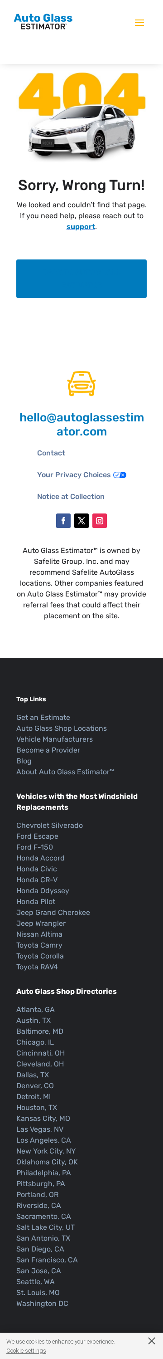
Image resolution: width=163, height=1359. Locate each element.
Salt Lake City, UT (45, 1227)
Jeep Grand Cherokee (53, 912)
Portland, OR (37, 1194)
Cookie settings (26, 1350)
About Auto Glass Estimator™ (65, 771)
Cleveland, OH (40, 1064)
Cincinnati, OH (40, 1053)
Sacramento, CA (43, 1216)
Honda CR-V (37, 879)
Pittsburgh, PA (40, 1183)
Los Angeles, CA (43, 1140)
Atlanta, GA (35, 1009)
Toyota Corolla (40, 956)
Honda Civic (36, 869)
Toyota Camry (39, 945)
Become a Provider (48, 750)
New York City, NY (46, 1151)
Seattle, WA (35, 1281)
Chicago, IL (35, 1042)
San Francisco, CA (47, 1260)
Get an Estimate (43, 717)
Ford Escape (37, 836)
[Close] (147, 1340)
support (81, 226)
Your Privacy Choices (74, 474)
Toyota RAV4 (37, 967)
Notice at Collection (71, 496)
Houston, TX (36, 1107)
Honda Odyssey (42, 890)
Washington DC (42, 1303)
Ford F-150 (34, 847)
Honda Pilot (35, 901)
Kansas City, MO (43, 1118)
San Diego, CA (40, 1249)
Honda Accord (40, 858)
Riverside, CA (38, 1205)
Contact (51, 453)
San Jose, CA (38, 1270)
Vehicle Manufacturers (54, 739)
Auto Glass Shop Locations (61, 728)
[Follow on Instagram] (99, 520)
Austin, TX (33, 1020)
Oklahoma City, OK (47, 1162)
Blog (24, 761)
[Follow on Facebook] (63, 520)
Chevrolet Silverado (49, 825)
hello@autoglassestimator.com (81, 425)
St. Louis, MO (38, 1292)
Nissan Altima (39, 934)
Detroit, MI (33, 1096)
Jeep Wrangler (41, 923)
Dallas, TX (32, 1075)
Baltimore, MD (39, 1031)
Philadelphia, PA (43, 1172)
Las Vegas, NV (39, 1129)
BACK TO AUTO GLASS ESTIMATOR (82, 278)
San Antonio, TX (43, 1238)
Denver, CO (35, 1085)
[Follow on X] (81, 520)
